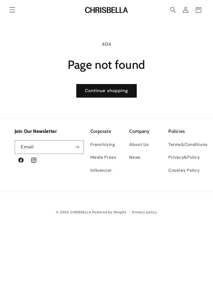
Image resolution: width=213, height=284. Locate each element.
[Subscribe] (77, 147)
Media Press (103, 157)
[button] (12, 10)
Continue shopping (106, 90)
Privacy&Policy (184, 157)
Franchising (102, 144)
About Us (139, 144)
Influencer (101, 170)
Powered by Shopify (109, 212)
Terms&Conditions (188, 144)
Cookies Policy (184, 170)
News (135, 157)
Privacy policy (144, 212)
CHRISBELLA (80, 212)
